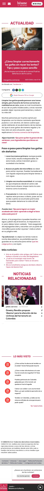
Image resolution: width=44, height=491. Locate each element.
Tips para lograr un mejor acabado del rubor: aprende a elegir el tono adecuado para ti (21, 211)
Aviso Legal (22, 461)
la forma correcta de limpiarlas (25, 132)
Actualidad (22, 23)
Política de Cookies (16, 463)
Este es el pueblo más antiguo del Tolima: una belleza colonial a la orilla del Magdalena (24, 255)
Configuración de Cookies (33, 463)
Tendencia (17, 84)
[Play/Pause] (40, 487)
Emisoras (13, 461)
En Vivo (37, 4)
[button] (4, 3)
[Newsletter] (9, 3)
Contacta (5, 461)
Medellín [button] (11, 486)
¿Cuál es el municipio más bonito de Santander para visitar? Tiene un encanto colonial (22, 261)
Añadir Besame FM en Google (23, 95)
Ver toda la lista (36, 406)
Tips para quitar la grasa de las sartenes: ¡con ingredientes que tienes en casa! (22, 140)
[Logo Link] (22, 3)
